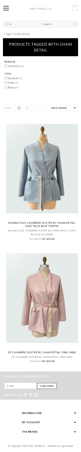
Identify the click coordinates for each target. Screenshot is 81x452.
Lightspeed (67, 445)
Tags (8, 34)
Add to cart (42, 214)
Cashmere (15, 66)
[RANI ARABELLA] (46, 9)
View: (8, 107)
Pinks (12, 82)
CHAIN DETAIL (21, 34)
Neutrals (14, 78)
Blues (12, 87)
